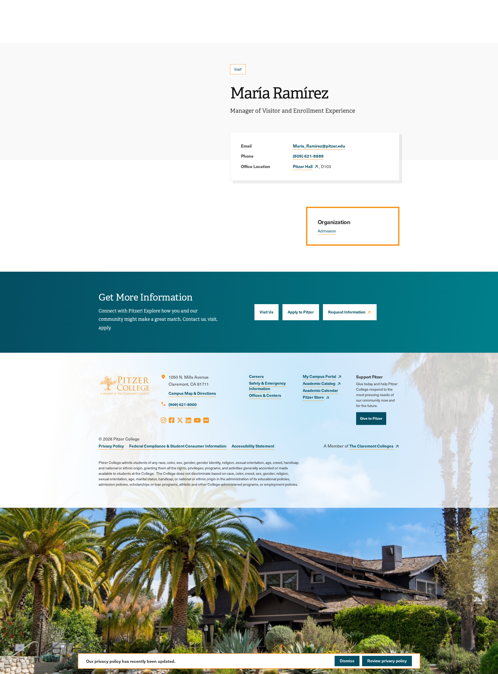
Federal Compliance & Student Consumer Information (177, 446)
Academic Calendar (320, 390)
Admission (327, 230)
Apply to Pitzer (301, 312)
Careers (256, 376)
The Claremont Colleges (371, 446)
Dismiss (347, 661)
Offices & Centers (265, 395)
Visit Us (266, 312)
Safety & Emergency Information (267, 385)
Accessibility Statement (253, 446)
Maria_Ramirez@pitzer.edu (319, 146)
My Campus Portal (319, 376)
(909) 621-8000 (183, 404)
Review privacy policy (387, 661)
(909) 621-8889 (308, 156)
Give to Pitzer (371, 418)
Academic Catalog (319, 383)
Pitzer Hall (303, 166)
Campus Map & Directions (192, 393)
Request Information (346, 312)
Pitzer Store (313, 397)
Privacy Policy (111, 446)
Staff (237, 69)
